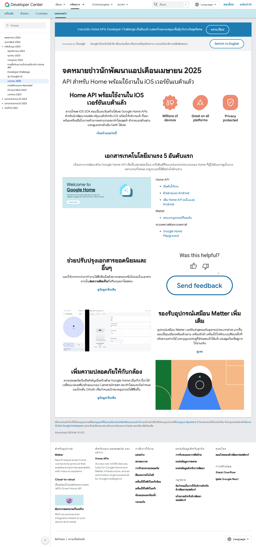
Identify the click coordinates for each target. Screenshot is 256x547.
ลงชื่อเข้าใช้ (246, 4)
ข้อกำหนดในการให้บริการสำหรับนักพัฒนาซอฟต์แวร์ (192, 487)
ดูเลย (200, 351)
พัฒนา (58, 4)
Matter (59, 454)
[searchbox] (25, 25)
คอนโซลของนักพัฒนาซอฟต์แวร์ (232, 454)
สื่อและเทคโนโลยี (144, 475)
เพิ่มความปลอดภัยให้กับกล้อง (106, 371)
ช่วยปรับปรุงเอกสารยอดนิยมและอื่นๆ (106, 264)
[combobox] (170, 4)
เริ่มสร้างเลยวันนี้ (107, 133)
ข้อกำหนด (60, 539)
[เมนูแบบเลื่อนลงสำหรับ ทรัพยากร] (84, 4)
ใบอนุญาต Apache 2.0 (187, 422)
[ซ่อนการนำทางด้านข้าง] (45, 540)
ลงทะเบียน (217, 29)
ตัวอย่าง (24, 13)
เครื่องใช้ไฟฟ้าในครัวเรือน (148, 481)
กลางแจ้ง (140, 502)
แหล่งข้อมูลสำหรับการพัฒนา (190, 468)
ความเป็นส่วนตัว (76, 539)
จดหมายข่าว (61, 13)
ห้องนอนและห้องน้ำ (145, 495)
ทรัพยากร (75, 4)
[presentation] (153, 70)
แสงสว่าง (139, 454)
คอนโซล (229, 4)
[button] (24, 46)
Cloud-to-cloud (65, 479)
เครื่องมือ (9, 13)
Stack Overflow (225, 472)
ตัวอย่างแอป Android (176, 193)
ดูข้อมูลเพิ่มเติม (106, 289)
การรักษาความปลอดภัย (147, 468)
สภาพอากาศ (141, 461)
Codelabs (41, 13)
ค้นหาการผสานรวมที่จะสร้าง (69, 509)
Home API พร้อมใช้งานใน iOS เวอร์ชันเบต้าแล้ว (107, 98)
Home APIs (102, 458)
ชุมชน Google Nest (227, 479)
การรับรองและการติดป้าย (189, 454)
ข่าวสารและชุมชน (100, 4)
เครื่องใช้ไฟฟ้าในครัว (145, 488)
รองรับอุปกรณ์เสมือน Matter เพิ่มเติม (200, 317)
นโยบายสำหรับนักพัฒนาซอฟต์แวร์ (188, 498)
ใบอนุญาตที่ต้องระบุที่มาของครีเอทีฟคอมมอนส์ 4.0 (116, 422)
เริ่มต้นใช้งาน (171, 186)
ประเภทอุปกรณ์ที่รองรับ (177, 218)
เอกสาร (121, 4)
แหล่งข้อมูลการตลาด (186, 461)
